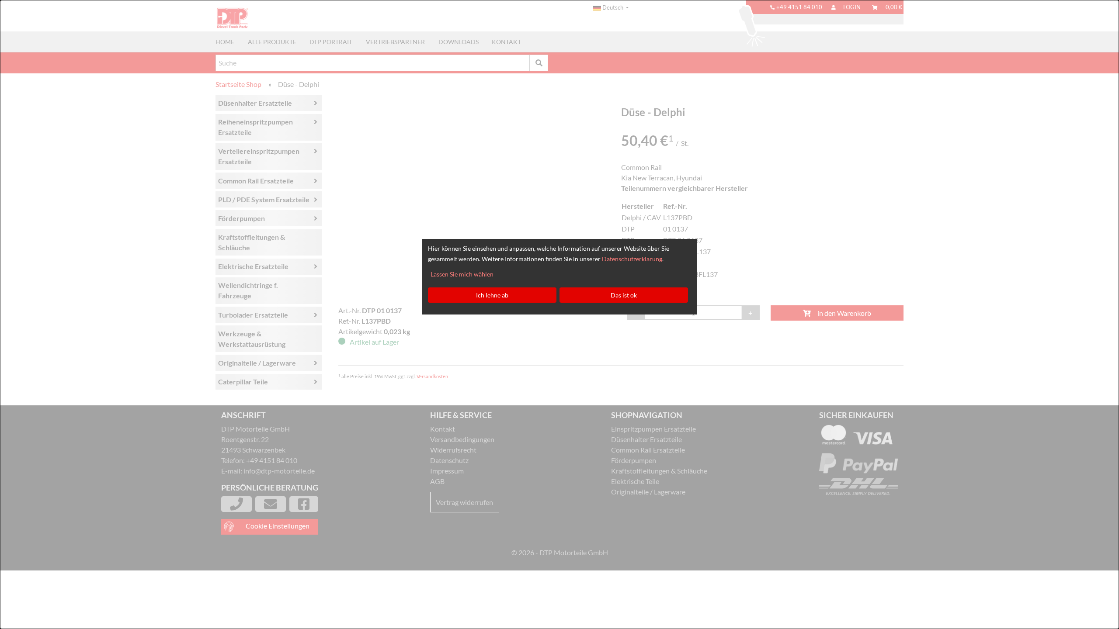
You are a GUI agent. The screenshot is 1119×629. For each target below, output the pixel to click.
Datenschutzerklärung (632, 259)
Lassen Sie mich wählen (462, 274)
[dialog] (559, 314)
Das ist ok (624, 295)
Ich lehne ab (492, 295)
